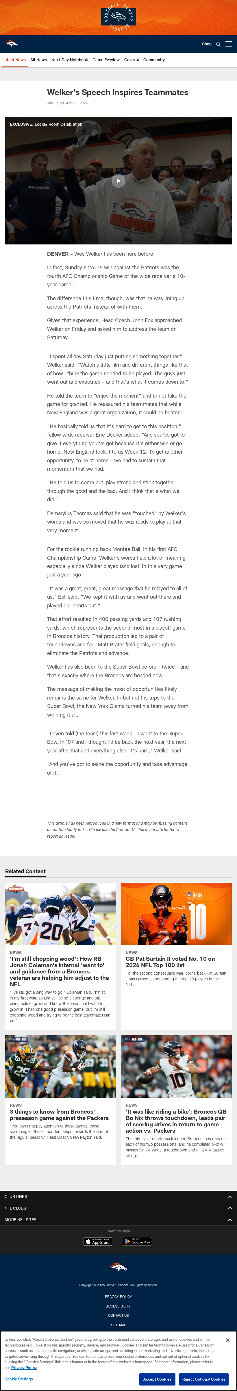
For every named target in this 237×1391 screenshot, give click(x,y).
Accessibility (118, 1306)
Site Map (118, 1325)
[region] (118, 1361)
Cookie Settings (19, 1379)
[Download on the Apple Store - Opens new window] (97, 1242)
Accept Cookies (157, 1379)
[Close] (227, 1340)
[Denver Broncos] (118, 1268)
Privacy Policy (118, 1296)
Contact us (118, 1315)
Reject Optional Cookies (203, 1379)
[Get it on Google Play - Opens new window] (137, 1244)
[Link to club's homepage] (11, 41)
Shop (207, 43)
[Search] (218, 44)
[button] (118, 181)
